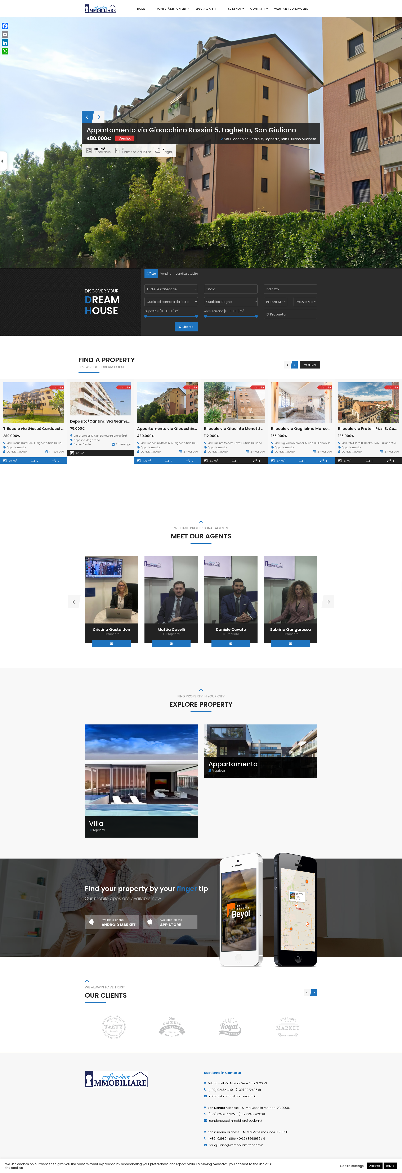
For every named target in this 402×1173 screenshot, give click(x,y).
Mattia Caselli (111, 629)
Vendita (165, 274)
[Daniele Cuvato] (171, 589)
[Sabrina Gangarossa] (231, 589)
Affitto (151, 274)
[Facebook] (5, 26)
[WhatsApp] (5, 51)
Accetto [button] (374, 1166)
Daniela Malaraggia (290, 629)
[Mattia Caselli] (111, 589)
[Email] (111, 643)
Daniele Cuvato (171, 629)
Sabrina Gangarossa (230, 629)
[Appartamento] (260, 751)
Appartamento (233, 764)
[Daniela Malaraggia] (290, 589)
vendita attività (187, 274)
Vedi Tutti (310, 365)
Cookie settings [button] (352, 1166)
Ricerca (187, 327)
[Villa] (141, 781)
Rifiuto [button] (390, 1166)
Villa (96, 823)
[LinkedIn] (5, 43)
